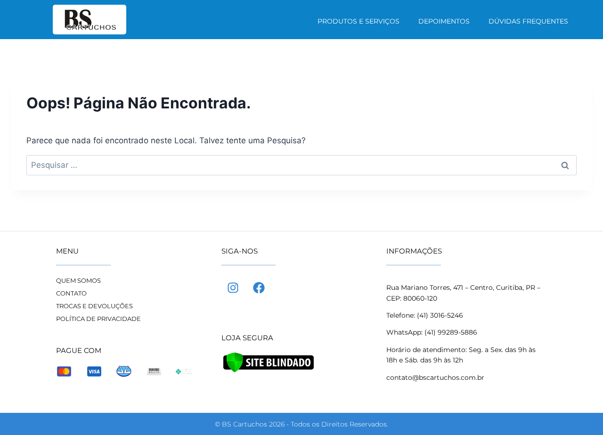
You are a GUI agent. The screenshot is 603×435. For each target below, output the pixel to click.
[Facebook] (259, 287)
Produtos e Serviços (358, 21)
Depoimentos (444, 21)
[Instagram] (233, 287)
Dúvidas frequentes (528, 21)
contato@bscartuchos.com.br (435, 377)
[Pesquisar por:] (301, 165)
